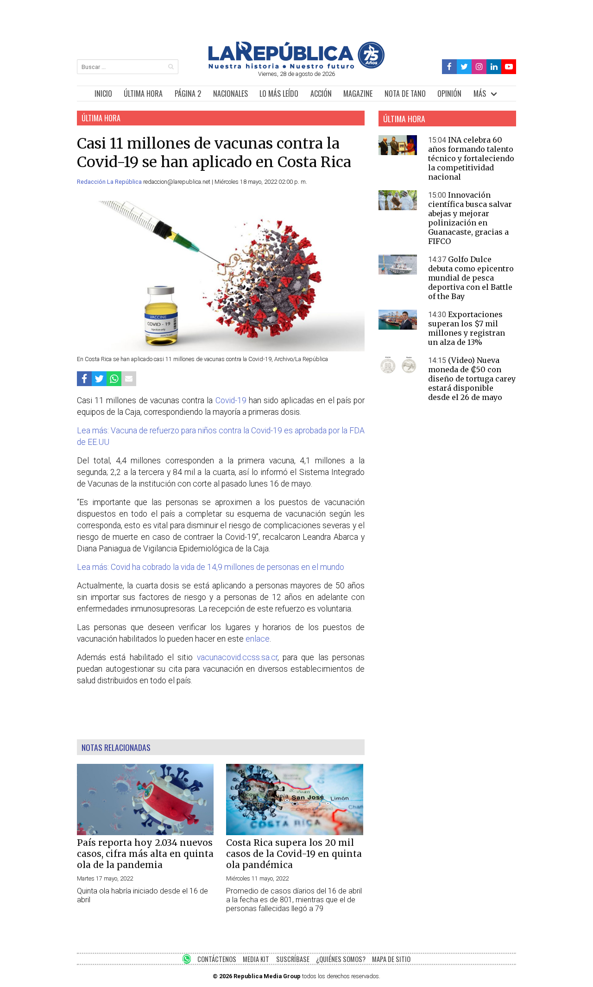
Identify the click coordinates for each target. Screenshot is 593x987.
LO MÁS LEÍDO (278, 93)
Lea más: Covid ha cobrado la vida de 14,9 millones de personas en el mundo (210, 567)
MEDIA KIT (256, 959)
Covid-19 (230, 400)
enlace (258, 638)
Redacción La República (110, 181)
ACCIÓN (321, 93)
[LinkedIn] (494, 67)
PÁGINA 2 (188, 93)
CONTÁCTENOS (216, 959)
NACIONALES (230, 93)
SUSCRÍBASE (292, 959)
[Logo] (296, 66)
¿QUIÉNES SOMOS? (341, 959)
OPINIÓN (449, 93)
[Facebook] (449, 67)
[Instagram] (479, 67)
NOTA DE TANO (405, 93)
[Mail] (128, 378)
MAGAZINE (357, 93)
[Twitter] (464, 67)
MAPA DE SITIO (391, 959)
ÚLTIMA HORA (143, 93)
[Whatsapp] (114, 378)
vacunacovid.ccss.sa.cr (237, 657)
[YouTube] (508, 67)
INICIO (103, 93)
